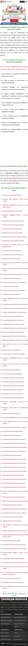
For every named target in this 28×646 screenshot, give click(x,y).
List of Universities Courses (20, 617)
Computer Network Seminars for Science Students (15, 312)
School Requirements (5, 623)
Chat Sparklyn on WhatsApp (21, 644)
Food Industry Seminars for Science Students (13, 382)
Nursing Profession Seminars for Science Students (14, 463)
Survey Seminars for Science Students (12, 540)
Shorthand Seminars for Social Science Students (14, 513)
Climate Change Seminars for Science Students (14, 290)
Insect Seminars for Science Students (11, 413)
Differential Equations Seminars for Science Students (15, 340)
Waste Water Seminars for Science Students (13, 582)
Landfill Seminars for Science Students (12, 435)
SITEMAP (3, 643)
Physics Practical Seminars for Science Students (14, 483)
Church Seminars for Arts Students (11, 286)
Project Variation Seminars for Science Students (14, 497)
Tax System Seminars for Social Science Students (14, 544)
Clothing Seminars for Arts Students (11, 294)
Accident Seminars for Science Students (12, 195)
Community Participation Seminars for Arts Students (15, 304)
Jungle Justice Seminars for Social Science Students (15, 427)
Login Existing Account (6, 639)
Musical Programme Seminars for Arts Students (14, 451)
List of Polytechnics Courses (20, 620)
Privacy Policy (17, 636)
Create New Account (5, 636)
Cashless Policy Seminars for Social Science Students (15, 274)
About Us (16, 632)
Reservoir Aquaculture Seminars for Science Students (15, 501)
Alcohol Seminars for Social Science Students (13, 225)
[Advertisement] (14, 148)
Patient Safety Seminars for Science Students (13, 475)
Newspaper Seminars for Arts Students (12, 455)
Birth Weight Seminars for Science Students (13, 254)
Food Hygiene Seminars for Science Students (13, 378)
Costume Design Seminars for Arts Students (13, 320)
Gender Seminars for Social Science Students (13, 385)
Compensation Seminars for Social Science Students (15, 308)
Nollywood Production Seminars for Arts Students (14, 459)
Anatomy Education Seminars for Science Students (15, 237)
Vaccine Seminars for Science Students (12, 578)
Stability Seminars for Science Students (12, 521)
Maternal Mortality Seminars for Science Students (14, 443)
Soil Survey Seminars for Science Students (13, 517)
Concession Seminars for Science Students (13, 316)
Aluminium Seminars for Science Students (13, 233)
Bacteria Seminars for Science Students (12, 250)
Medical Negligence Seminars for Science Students (15, 447)
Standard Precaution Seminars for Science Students (15, 531)
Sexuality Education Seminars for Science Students (15, 509)
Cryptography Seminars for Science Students (13, 324)
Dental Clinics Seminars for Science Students (13, 332)
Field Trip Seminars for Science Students (12, 374)
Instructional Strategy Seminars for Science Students (15, 417)
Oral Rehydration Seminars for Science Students (14, 467)
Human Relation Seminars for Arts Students (13, 397)
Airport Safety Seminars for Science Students (13, 221)
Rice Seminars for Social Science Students (12, 505)
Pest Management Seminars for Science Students (14, 479)
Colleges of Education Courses (19, 625)
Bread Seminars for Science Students (11, 258)
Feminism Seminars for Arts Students (11, 370)
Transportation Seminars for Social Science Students (15, 562)
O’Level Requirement (5, 617)
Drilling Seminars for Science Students (12, 350)
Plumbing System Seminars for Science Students (14, 487)
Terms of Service (17, 639)
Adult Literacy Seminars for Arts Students (12, 211)
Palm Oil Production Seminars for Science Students (15, 471)
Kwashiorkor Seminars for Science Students (13, 431)
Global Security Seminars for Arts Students (13, 389)
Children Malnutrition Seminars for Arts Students (14, 282)
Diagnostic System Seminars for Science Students (14, 336)
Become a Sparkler (5, 632)
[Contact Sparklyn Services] (14, 600)
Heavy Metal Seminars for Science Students (13, 393)
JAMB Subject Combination (6, 620)
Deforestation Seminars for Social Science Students (15, 328)
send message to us (14, 180)
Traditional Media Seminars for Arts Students (13, 558)
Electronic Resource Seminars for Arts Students (14, 354)
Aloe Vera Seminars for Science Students (12, 229)
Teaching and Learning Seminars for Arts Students (15, 548)
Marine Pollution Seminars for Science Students (14, 439)
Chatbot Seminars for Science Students (12, 278)
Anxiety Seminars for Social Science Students (13, 241)
